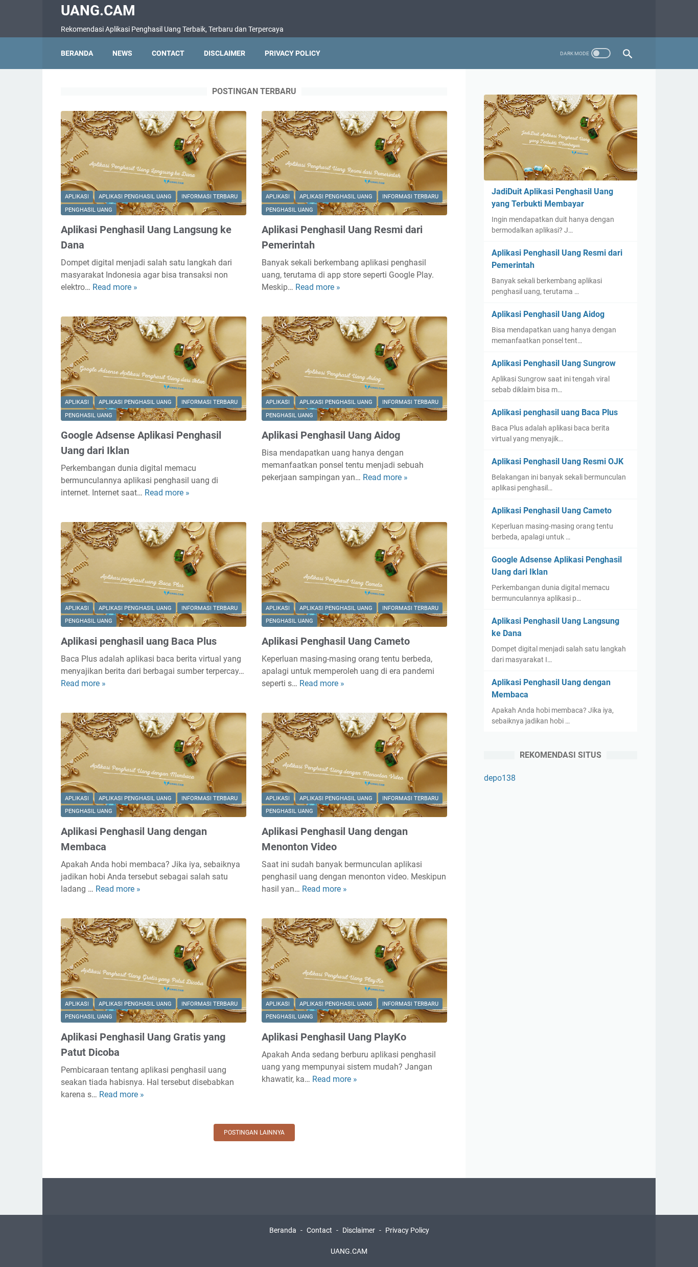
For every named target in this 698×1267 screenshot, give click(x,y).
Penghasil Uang (88, 210)
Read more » (114, 287)
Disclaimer (224, 53)
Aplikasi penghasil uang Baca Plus (139, 641)
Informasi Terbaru (209, 196)
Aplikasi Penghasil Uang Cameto (336, 641)
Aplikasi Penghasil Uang (135, 196)
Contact (168, 53)
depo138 (500, 778)
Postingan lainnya (254, 1132)
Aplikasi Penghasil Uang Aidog (331, 435)
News (122, 53)
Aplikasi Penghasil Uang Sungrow (554, 363)
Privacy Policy (292, 53)
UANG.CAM (98, 10)
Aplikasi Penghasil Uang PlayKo (334, 1037)
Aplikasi (77, 196)
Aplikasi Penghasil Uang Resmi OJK (557, 461)
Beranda (77, 53)
